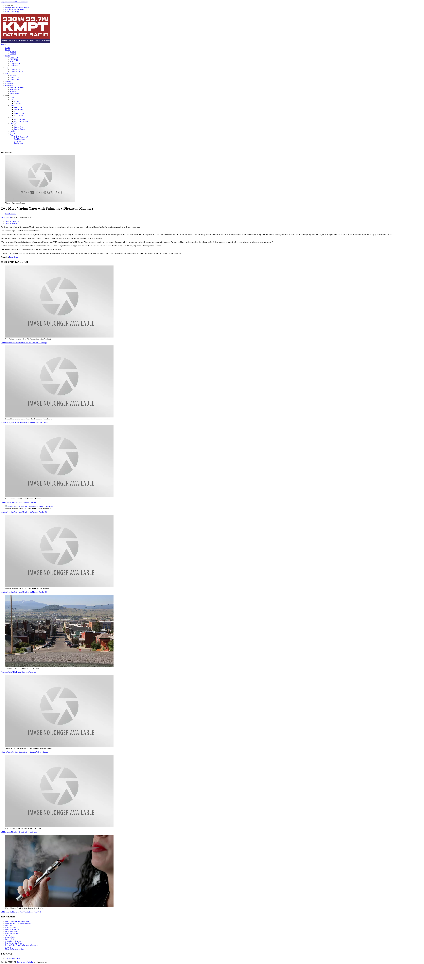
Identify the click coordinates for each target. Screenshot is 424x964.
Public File (9, 925)
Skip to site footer (21, 2)
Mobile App (14, 60)
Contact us (9, 85)
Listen (7, 56)
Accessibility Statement (13, 941)
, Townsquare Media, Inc (24, 962)
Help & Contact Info (17, 87)
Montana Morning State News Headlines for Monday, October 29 (24, 592)
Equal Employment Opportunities (17, 921)
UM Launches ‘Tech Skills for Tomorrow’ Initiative (19, 503)
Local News (13, 257)
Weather (8, 81)
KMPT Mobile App (12, 11)
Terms (7, 935)
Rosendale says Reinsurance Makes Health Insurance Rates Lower (24, 423)
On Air (7, 50)
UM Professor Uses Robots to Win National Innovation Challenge (24, 343)
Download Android (16, 71)
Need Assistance (11, 927)
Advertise (13, 91)
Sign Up (13, 75)
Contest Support (15, 79)
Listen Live (14, 58)
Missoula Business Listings (14, 949)
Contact (8, 947)
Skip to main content (8, 2)
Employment (14, 93)
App (6, 67)
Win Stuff (8, 73)
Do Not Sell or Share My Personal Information (21, 945)
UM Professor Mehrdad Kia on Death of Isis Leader (19, 832)
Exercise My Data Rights (14, 943)
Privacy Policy (10, 939)
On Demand (14, 66)
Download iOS (15, 69)
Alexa (12, 62)
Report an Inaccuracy (12, 933)
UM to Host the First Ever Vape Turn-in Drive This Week (21, 912)
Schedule (13, 54)
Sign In (3, 44)
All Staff (13, 52)
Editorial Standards (12, 929)
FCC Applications (11, 931)
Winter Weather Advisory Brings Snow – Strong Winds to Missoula (24, 752)
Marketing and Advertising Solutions (18, 923)
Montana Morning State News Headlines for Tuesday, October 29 (24, 512)
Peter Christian (6, 217)
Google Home (15, 64)
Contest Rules (14, 77)
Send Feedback (15, 89)
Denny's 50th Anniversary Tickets (17, 7)
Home (7, 48)
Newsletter (9, 83)
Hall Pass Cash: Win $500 (14, 9)
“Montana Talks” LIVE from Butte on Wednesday (18, 672)
